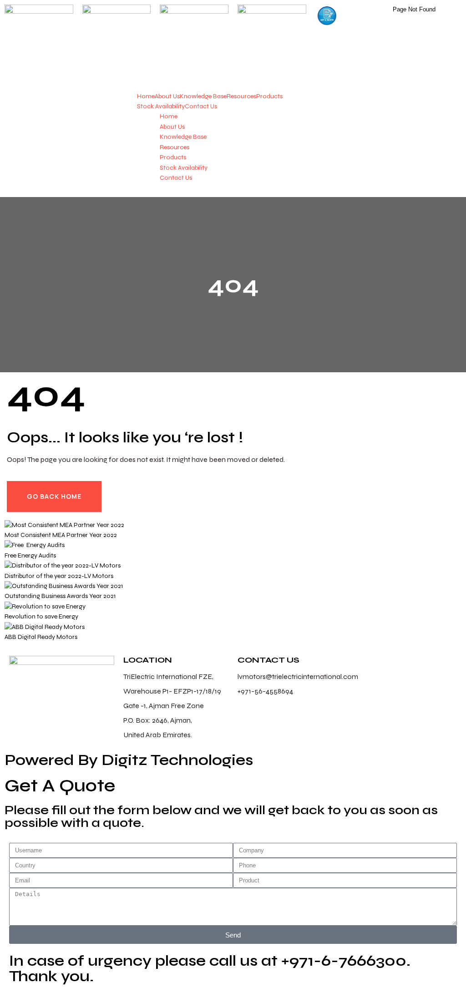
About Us (167, 96)
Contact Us (201, 106)
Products (269, 96)
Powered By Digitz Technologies (129, 760)
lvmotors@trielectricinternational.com (298, 676)
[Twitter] (387, 667)
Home (146, 96)
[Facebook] (363, 667)
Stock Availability (161, 106)
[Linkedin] (411, 667)
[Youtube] (435, 667)
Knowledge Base (203, 96)
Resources (241, 96)
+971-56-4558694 (265, 691)
